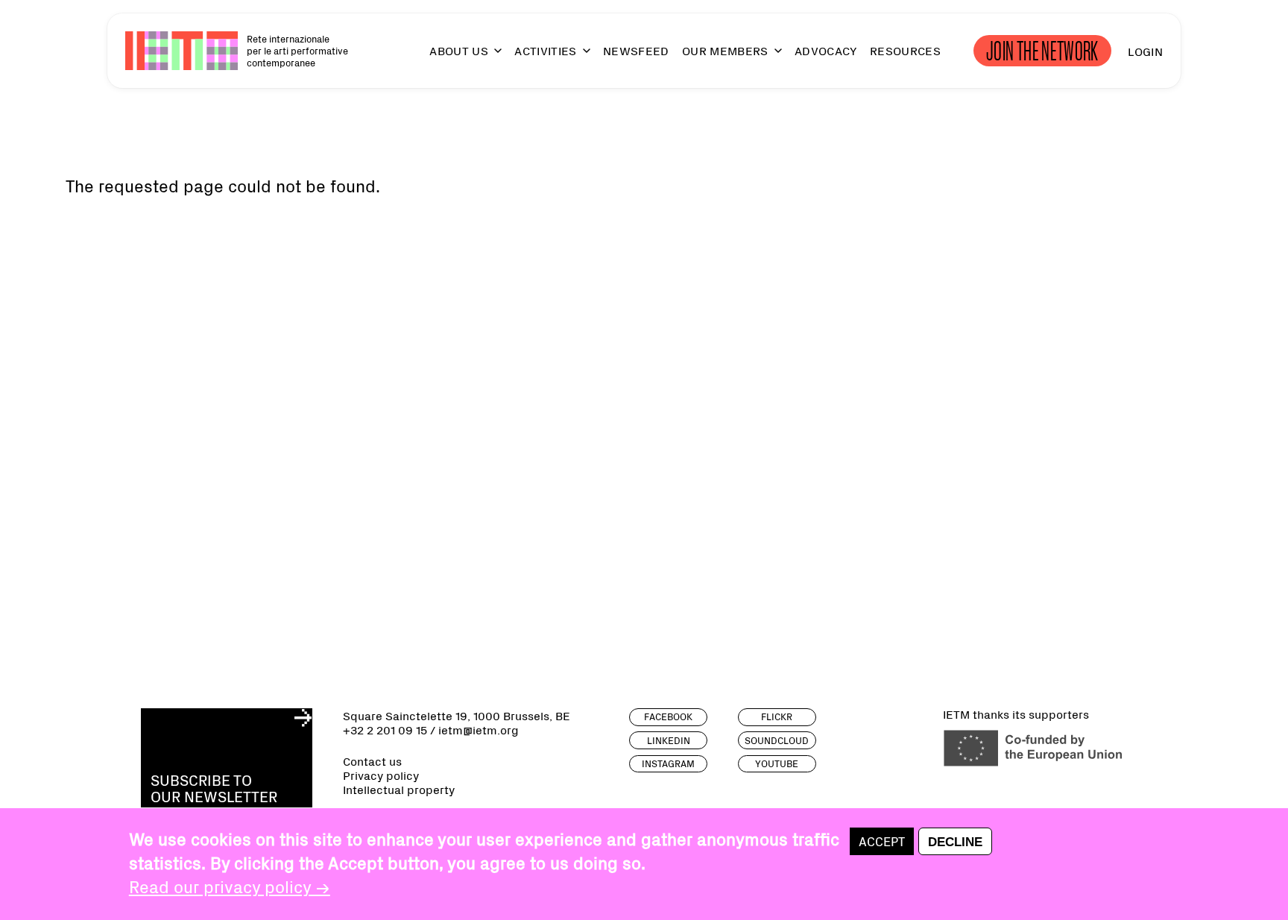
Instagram (668, 763)
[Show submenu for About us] (491, 57)
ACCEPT (882, 841)
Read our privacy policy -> (229, 886)
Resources (905, 50)
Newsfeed (636, 50)
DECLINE (955, 841)
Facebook (668, 716)
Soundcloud (777, 740)
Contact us (372, 761)
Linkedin (668, 740)
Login (1145, 51)
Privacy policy (381, 775)
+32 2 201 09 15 (385, 729)
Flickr (776, 716)
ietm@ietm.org (478, 729)
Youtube (776, 763)
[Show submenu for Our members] (771, 57)
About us (458, 50)
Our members (725, 50)
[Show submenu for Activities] (579, 57)
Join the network (1042, 50)
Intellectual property (399, 789)
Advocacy (826, 50)
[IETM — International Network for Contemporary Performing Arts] (181, 50)
